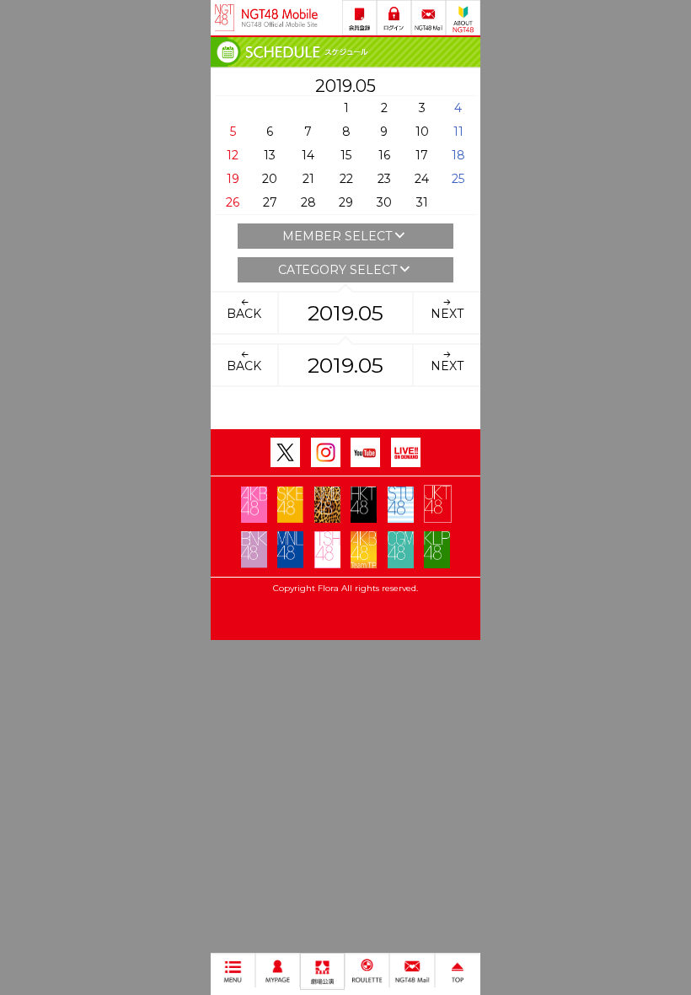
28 (308, 202)
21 (308, 178)
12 (232, 155)
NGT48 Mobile (280, 17)
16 (384, 155)
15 (345, 155)
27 (270, 202)
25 (458, 178)
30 (384, 202)
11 (458, 131)
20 (269, 178)
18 (458, 155)
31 (422, 202)
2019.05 (345, 312)
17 (421, 155)
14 (308, 155)
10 (422, 131)
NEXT (447, 313)
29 (346, 202)
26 (232, 202)
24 (422, 178)
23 (384, 178)
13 (270, 155)
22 (346, 178)
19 (233, 178)
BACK (244, 313)
